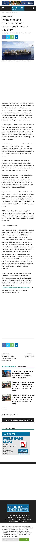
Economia (15, 12)
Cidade (4, 375)
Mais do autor (22, 366)
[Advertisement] (18, 82)
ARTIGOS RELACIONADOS (9, 366)
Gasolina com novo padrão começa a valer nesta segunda (9, 358)
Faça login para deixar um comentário (18, 420)
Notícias (8, 12)
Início (3, 12)
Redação (6, 33)
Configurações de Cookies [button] (10, 539)
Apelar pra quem (29, 356)
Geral (3, 386)
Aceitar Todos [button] (24, 539)
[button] (33, 8)
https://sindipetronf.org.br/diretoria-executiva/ (16, 287)
